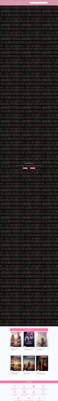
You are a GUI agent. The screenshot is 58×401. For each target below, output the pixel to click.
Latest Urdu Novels (21, 1)
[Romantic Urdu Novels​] (15, 386)
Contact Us (23, 2)
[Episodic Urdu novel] (34, 386)
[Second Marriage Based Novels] (24, 392)
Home (15, 1)
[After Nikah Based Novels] (18, 398)
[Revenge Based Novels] (15, 392)
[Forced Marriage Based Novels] (43, 386)
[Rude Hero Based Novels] (24, 386)
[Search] (46, 2)
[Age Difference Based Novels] (29, 398)
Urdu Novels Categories (17, 2)
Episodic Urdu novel (33, 388)
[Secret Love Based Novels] (34, 392)
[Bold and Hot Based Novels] (43, 392)
